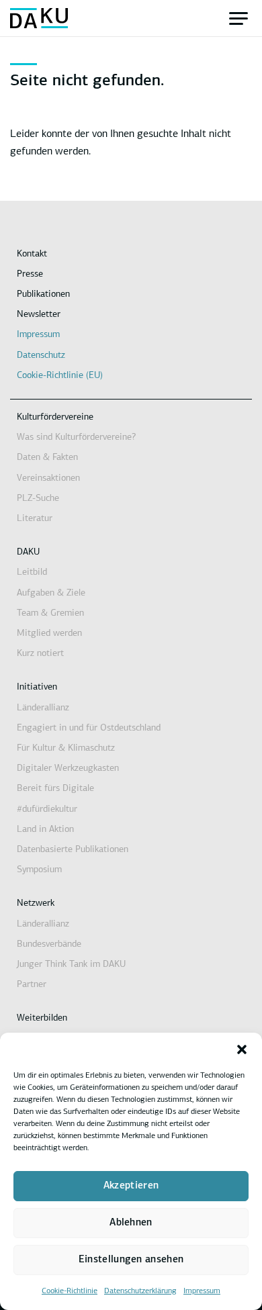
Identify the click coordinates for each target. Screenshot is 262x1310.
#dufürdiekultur (47, 809)
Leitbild (32, 572)
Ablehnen (131, 1223)
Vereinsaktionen (48, 478)
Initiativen (37, 687)
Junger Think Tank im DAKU (71, 965)
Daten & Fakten (47, 458)
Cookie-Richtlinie (69, 1291)
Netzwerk (35, 903)
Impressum (201, 1291)
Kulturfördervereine (55, 417)
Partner (31, 985)
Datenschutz (41, 355)
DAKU (28, 552)
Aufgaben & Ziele (51, 593)
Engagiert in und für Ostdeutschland (89, 728)
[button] (242, 1049)
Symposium (39, 870)
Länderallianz (43, 708)
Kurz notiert (40, 654)
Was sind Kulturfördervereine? (76, 437)
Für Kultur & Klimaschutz (66, 748)
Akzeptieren (131, 1186)
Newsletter (38, 315)
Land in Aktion (45, 830)
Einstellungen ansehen (131, 1260)
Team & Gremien (50, 613)
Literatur (34, 519)
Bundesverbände (49, 944)
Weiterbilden (42, 1018)
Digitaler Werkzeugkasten (68, 768)
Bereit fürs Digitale (55, 789)
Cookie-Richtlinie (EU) (60, 376)
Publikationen (43, 294)
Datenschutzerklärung (140, 1291)
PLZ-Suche (38, 499)
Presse (30, 274)
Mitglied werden (49, 633)
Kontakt (32, 254)
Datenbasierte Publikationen (72, 850)
